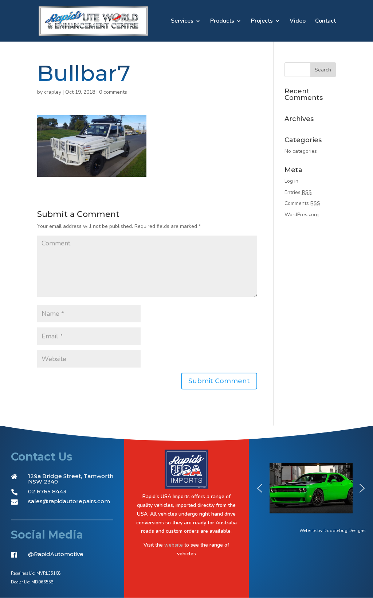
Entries (298, 192)
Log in (291, 181)
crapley (52, 92)
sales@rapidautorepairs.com (69, 501)
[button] (260, 488)
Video (298, 21)
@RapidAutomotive (55, 554)
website (173, 544)
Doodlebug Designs (344, 530)
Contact (325, 21)
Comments (302, 203)
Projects (262, 21)
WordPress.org (301, 214)
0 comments (113, 92)
